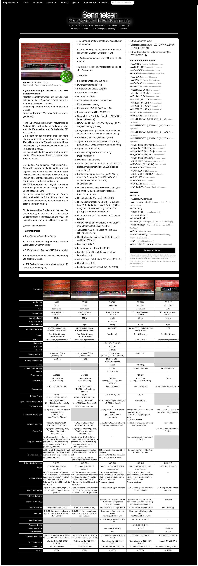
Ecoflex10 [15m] (146, 93)
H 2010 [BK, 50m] (146, 109)
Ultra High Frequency (142, 244)
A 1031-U (147, 64)
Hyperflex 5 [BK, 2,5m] (149, 151)
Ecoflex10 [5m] (145, 96)
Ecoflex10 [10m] (146, 90)
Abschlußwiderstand (142, 199)
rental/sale (37, 2)
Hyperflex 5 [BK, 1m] (148, 148)
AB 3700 (148, 73)
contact (123, 29)
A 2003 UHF (147, 67)
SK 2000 (142, 180)
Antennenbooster (140, 202)
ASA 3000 (146, 83)
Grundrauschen (139, 215)
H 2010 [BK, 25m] (146, 106)
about (25, 2)
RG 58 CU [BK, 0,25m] (149, 164)
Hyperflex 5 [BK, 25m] (148, 158)
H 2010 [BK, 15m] (146, 103)
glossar (75, 2)
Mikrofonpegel (139, 225)
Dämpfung (137, 208)
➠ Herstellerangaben (136, 266)
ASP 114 (146, 86)
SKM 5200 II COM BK (147, 174)
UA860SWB (149, 187)
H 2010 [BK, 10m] (146, 99)
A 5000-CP (146, 70)
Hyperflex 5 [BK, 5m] (148, 154)
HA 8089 (145, 116)
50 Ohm (136, 195)
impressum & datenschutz (96, 2)
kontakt (64, 2)
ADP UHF (146, 80)
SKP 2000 (143, 177)
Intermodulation (139, 218)
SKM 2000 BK (144, 167)
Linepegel (137, 221)
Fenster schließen (152, 250)
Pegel (135, 231)
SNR (134, 241)
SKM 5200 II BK (144, 171)
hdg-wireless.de (10, 2)
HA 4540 (145, 112)
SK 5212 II (143, 184)
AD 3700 (144, 77)
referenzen (52, 2)
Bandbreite (137, 212)
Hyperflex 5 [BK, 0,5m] (149, 145)
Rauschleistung (139, 234)
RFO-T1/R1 (147, 161)
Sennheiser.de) (38, 225)
